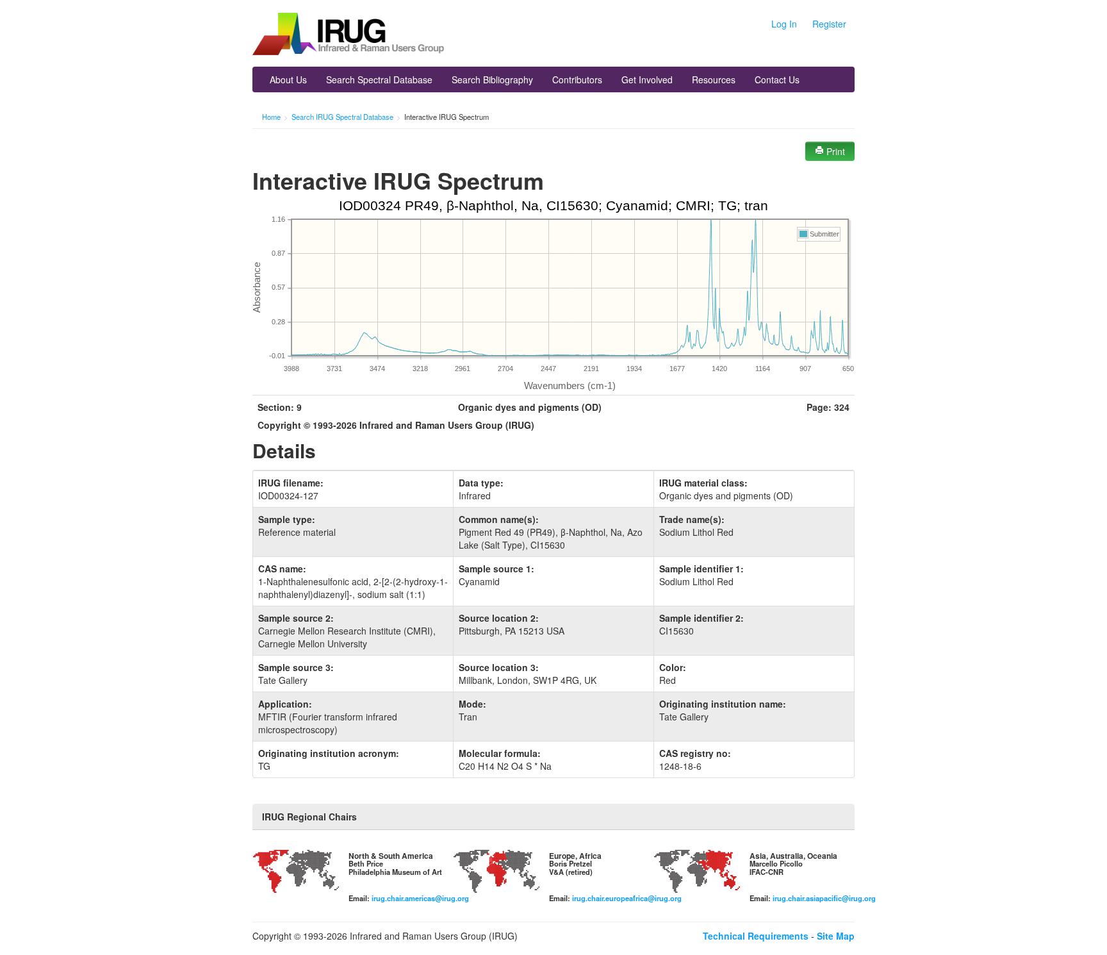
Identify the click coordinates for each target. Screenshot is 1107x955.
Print (834, 151)
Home (271, 117)
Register (829, 23)
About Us (288, 79)
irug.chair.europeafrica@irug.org (627, 898)
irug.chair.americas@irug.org (420, 898)
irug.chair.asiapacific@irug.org (824, 898)
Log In (784, 23)
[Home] (348, 35)
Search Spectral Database (379, 79)
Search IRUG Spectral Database (342, 117)
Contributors (577, 79)
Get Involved (647, 79)
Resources (713, 79)
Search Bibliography (492, 79)
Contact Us (777, 79)
